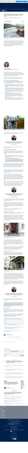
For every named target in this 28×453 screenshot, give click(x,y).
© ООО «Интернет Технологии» (14, 437)
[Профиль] (27, 11)
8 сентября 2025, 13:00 (6, 19)
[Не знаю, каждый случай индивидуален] (4, 324)
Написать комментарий (9, 21)
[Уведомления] (25, 11)
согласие (12, 1)
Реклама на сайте (3, 410)
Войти (6, 355)
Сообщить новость (3, 406)
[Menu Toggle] (1, 11)
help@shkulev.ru (15, 422)
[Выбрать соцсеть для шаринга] (23, 21)
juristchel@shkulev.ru (21, 421)
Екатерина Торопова (9, 334)
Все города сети (3, 417)
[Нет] (4, 322)
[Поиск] (24, 11)
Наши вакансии (3, 415)
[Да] (4, 320)
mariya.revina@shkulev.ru (11, 424)
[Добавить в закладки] (21, 21)
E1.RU (14, 44)
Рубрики (2, 408)
